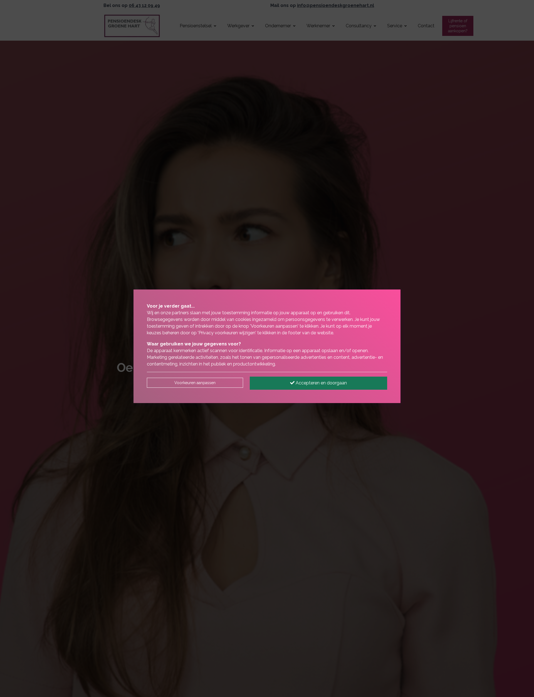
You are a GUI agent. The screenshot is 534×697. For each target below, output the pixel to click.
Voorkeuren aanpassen (195, 383)
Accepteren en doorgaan (321, 383)
